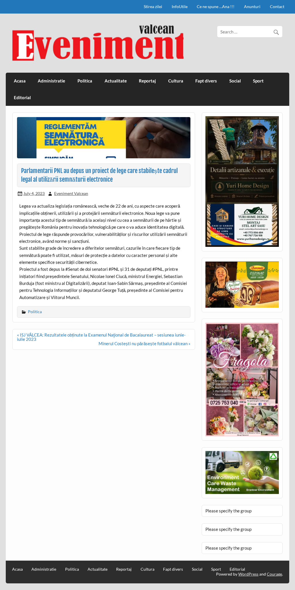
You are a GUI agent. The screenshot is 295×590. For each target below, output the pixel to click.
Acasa (20, 80)
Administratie (51, 80)
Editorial (22, 97)
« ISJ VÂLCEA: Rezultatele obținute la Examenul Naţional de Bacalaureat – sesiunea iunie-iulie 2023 (101, 337)
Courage (274, 574)
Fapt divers (206, 80)
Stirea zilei (153, 6)
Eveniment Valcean (71, 193)
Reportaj (147, 80)
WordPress (248, 574)
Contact (277, 6)
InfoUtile (180, 6)
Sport (258, 80)
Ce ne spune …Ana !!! (216, 6)
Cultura (175, 80)
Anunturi (252, 6)
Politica (84, 80)
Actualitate (116, 80)
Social (235, 80)
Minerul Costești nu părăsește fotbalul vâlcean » (144, 343)
